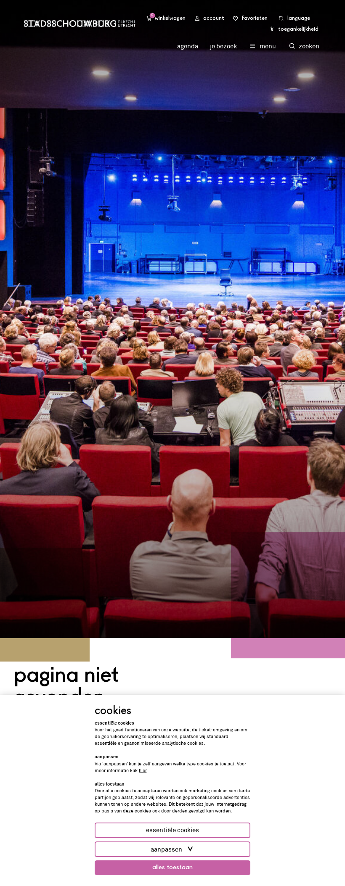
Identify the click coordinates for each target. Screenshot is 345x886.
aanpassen (166, 849)
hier (142, 770)
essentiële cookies (172, 830)
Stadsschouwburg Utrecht (79, 23)
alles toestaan (172, 868)
